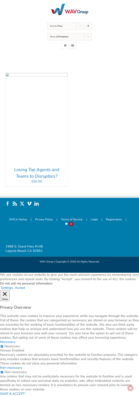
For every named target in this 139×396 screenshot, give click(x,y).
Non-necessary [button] (11, 367)
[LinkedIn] (36, 203)
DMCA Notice (18, 219)
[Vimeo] (29, 203)
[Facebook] (7, 203)
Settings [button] (7, 288)
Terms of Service (72, 219)
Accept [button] (20, 288)
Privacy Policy (44, 219)
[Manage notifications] (130, 388)
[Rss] (15, 203)
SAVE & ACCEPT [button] (12, 393)
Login (94, 219)
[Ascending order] (88, 26)
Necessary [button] (7, 342)
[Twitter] (22, 203)
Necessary (12, 346)
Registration (114, 219)
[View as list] (72, 45)
